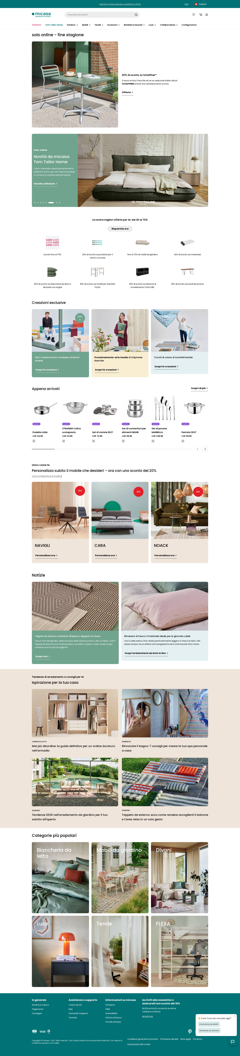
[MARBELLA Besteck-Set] (165, 408)
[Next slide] (59, 202)
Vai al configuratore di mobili (47, 476)
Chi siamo (197, 1039)
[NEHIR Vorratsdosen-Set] (135, 408)
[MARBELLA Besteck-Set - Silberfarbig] (153, 441)
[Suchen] (136, 15)
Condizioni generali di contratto (142, 1039)
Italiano (202, 4)
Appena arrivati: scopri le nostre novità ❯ (119, 4)
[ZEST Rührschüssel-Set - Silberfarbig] (93, 441)
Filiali (186, 4)
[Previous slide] (35, 202)
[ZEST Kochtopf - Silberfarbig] (183, 441)
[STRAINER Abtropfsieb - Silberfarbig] (63, 441)
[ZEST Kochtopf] (195, 408)
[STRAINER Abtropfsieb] (75, 408)
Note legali (185, 1039)
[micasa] (41, 14)
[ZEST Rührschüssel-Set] (105, 408)
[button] (38, 202)
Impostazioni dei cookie (138, 1044)
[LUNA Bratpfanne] (45, 408)
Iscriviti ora (147, 1016)
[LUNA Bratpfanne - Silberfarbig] (33, 441)
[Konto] (206, 14)
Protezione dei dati (169, 1039)
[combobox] (200, 4)
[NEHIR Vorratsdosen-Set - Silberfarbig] (123, 441)
